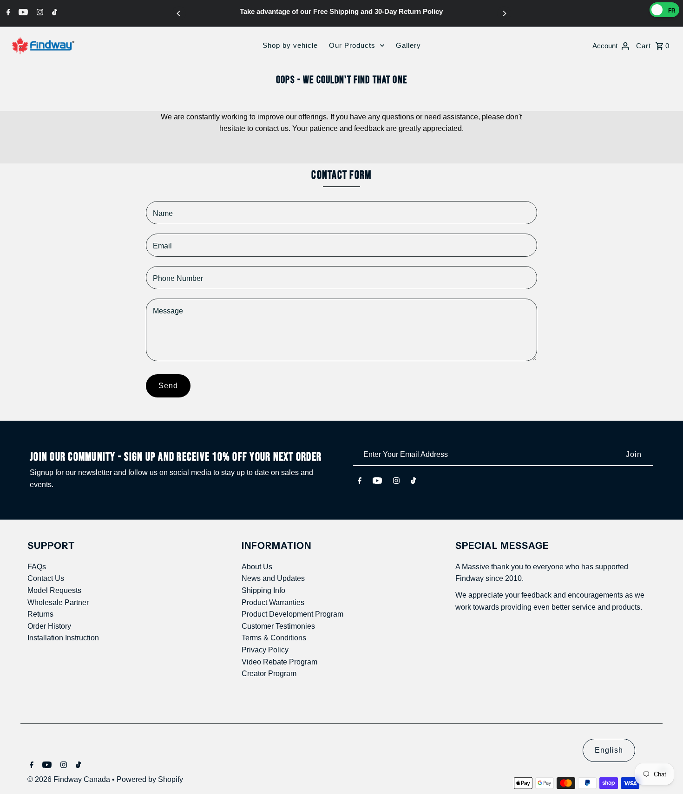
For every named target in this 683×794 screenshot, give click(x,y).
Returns (40, 614)
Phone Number (178, 278)
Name (163, 213)
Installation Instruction (63, 638)
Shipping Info (263, 590)
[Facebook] (7, 12)
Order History (49, 626)
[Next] (504, 13)
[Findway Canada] (43, 45)
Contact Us (45, 578)
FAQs (36, 567)
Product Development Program (292, 614)
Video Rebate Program (279, 662)
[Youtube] (22, 12)
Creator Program (269, 673)
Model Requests (54, 590)
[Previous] (179, 13)
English (609, 750)
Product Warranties (273, 602)
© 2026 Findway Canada (69, 779)
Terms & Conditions (274, 638)
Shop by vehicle (290, 45)
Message (168, 311)
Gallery (408, 45)
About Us (257, 567)
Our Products (352, 45)
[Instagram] (38, 12)
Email (162, 246)
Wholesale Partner (58, 602)
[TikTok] (53, 12)
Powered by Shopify (150, 779)
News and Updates (273, 578)
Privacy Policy (265, 650)
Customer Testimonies (278, 626)
